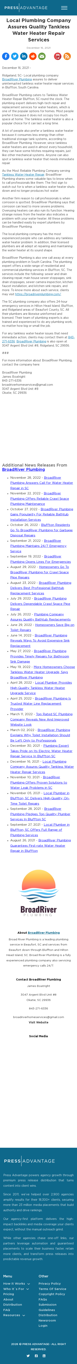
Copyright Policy (52, 1294)
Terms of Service (52, 1289)
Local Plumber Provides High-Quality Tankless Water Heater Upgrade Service (41, 688)
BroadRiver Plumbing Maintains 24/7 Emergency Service (38, 546)
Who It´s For (13, 1289)
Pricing (8, 1294)
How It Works (14, 1283)
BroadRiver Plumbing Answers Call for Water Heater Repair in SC (41, 483)
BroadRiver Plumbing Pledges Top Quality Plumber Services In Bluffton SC (40, 814)
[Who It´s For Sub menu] (27, 1289)
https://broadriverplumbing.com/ (38, 294)
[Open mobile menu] (64, 7)
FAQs (43, 1299)
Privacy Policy (50, 1283)
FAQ (6, 1310)
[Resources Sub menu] (23, 1315)
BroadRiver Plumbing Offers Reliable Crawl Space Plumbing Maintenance (39, 498)
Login (43, 1325)
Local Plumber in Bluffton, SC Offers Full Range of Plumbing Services (40, 830)
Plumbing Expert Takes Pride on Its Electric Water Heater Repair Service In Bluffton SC (41, 751)
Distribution (12, 1304)
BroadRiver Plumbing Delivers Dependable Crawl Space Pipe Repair (40, 603)
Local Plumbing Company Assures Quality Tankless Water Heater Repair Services (42, 767)
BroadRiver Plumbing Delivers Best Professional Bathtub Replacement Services (40, 588)
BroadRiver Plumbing (17, 79)
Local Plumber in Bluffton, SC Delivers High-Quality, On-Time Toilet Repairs (40, 798)
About (8, 1299)
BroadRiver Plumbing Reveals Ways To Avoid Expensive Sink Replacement (40, 640)
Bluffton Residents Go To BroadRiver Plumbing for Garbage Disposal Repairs (41, 530)
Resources (11, 1315)
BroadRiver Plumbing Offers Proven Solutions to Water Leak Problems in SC (38, 782)
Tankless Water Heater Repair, (23, 175)
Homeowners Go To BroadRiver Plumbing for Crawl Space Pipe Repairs (39, 572)
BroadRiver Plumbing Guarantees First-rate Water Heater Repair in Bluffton (40, 845)
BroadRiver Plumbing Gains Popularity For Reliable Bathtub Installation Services (41, 514)
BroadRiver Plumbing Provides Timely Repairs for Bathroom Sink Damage (39, 656)
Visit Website (38, 1022)
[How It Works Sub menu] (28, 1283)
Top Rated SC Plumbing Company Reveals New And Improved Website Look (41, 719)
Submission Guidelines (47, 1307)
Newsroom (47, 1320)
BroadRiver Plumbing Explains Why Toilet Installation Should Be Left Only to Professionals (40, 735)
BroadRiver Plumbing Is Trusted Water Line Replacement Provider (40, 703)
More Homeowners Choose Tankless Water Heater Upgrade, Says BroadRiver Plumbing (42, 672)
